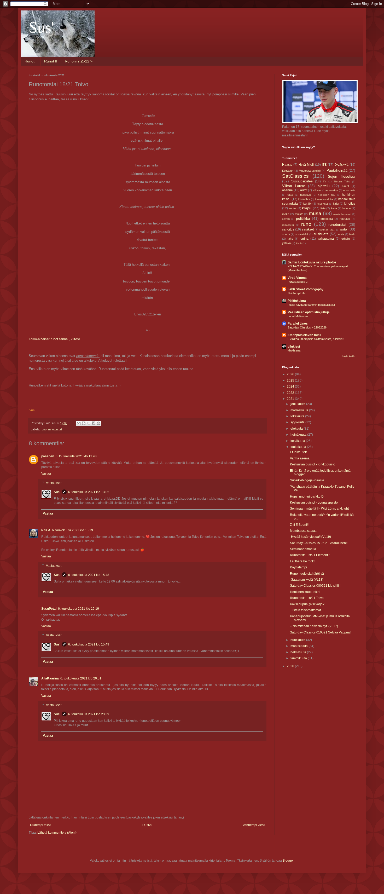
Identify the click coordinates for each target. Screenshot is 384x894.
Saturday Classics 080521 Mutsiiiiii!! (315, 585)
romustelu (288, 224)
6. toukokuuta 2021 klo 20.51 (80, 678)
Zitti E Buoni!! (299, 525)
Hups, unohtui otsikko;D (307, 496)
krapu (306, 208)
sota (343, 229)
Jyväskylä (341, 164)
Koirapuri (287, 170)
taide (352, 234)
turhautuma (326, 238)
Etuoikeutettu (299, 452)
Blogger (288, 860)
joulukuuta (298, 404)
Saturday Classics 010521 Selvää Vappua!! (320, 632)
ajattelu (324, 186)
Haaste (287, 164)
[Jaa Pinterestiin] (98, 423)
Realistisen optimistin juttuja (309, 312)
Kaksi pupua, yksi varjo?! (307, 604)
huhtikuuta (298, 640)
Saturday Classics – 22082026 (307, 327)
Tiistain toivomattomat (305, 610)
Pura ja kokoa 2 (297, 281)
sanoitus (288, 229)
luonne (346, 208)
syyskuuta (297, 422)
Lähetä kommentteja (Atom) (57, 832)
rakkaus (345, 218)
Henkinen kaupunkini (305, 592)
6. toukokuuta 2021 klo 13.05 (88, 492)
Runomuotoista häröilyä (307, 573)
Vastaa (46, 473)
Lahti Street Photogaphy (305, 289)
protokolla (327, 218)
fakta (290, 194)
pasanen (47, 456)
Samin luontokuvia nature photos (312, 262)
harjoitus (305, 194)
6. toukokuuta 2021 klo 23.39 (88, 714)
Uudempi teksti (40, 825)
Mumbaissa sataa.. (303, 531)
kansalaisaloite (324, 199)
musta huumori (342, 214)
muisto (299, 214)
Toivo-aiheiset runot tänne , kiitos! (54, 339)
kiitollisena (294, 350)
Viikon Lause (293, 186)
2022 (291, 393)
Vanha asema (300, 458)
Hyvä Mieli (306, 164)
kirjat (336, 203)
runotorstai (55, 429)
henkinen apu (326, 194)
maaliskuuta (299, 646)
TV (324, 181)
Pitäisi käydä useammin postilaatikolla (311, 304)
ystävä (286, 243)
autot (303, 190)
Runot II (50, 61)
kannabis (304, 199)
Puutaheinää (337, 170)
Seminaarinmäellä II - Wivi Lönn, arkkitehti (320, 508)
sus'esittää (301, 234)
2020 (291, 666)
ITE (324, 164)
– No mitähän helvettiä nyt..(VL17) (314, 626)
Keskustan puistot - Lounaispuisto (314, 502)
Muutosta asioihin (310, 170)
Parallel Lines (298, 323)
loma (334, 208)
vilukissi (294, 346)
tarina (304, 238)
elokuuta (297, 428)
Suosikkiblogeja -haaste (307, 480)
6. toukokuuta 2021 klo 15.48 (88, 575)
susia (341, 234)
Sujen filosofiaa (341, 176)
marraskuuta (299, 410)
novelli (286, 218)
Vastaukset (53, 483)
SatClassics (295, 176)
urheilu (345, 238)
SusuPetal (48, 608)
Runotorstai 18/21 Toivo (307, 598)
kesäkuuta (298, 441)
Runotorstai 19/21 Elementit (309, 555)
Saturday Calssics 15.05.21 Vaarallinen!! (318, 543)
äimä (299, 243)
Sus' (41, 26)
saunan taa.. (327, 229)
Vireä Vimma (297, 278)
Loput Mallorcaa (298, 316)
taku (290, 238)
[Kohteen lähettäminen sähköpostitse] (78, 423)
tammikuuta (299, 658)
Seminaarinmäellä (303, 549)
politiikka (303, 218)
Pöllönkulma (297, 301)
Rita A (45, 530)
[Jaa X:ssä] (88, 423)
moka (285, 214)
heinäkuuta (298, 434)
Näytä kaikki (348, 356)
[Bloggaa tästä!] (83, 423)
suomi (286, 234)
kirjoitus (349, 203)
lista (323, 208)
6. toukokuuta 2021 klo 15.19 (72, 530)
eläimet (317, 190)
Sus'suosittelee (302, 181)
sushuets (320, 234)
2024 (291, 386)
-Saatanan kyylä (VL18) (306, 579)
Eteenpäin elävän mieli (304, 335)
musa (315, 213)
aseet (345, 186)
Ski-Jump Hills (297, 293)
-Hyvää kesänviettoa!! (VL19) (310, 537)
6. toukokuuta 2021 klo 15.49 (88, 644)
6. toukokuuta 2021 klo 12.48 (76, 456)
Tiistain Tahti (342, 181)
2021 (291, 399)
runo (43, 429)
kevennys (322, 203)
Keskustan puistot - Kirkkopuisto (312, 464)
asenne (287, 190)
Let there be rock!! (302, 561)
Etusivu (147, 825)
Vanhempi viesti (254, 825)
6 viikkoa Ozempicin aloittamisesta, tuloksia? (316, 339)
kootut (292, 208)
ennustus (332, 190)
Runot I (31, 61)
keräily (307, 203)
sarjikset (308, 229)
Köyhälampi (298, 567)
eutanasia (349, 190)
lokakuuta (297, 416)
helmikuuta (298, 652)
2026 (291, 374)
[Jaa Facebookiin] (93, 423)
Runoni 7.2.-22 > (78, 61)
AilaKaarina (50, 678)
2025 (291, 380)
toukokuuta (298, 447)
